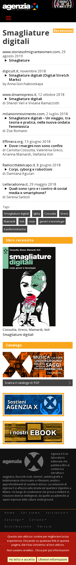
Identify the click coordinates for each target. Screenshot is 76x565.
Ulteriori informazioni (52, 559)
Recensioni (63, 31)
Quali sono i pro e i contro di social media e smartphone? (38, 190)
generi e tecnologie (51, 221)
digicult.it (10, 71)
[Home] (20, 7)
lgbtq (36, 213)
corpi (32, 221)
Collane (36, 519)
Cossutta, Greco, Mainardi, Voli (26, 329)
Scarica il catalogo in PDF (22, 383)
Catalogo (13, 519)
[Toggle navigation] (8, 18)
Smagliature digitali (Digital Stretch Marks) (39, 77)
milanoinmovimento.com (23, 113)
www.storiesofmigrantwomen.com (31, 51)
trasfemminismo (15, 229)
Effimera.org (13, 141)
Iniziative (56, 512)
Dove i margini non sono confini (35, 146)
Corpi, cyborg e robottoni (30, 169)
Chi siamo (31, 512)
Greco (64, 213)
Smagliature (19, 60)
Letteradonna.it (15, 184)
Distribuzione (18, 526)
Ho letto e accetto (22, 559)
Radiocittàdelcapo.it (19, 165)
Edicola (45, 526)
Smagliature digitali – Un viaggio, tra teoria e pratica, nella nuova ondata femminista (39, 122)
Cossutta (50, 213)
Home (10, 512)
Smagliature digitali (25, 99)
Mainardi (9, 221)
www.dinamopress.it (19, 94)
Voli (22, 221)
